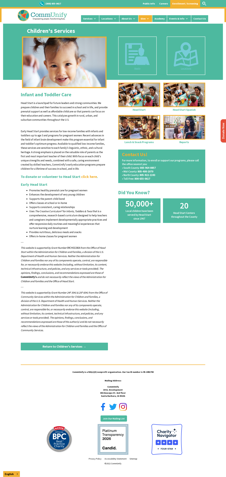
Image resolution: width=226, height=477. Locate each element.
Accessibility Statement (116, 458)
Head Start (139, 109)
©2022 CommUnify (113, 463)
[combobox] (11, 474)
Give (143, 18)
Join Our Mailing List (114, 418)
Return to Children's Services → (64, 346)
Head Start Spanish (184, 109)
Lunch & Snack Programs (139, 142)
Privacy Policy (95, 458)
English (9, 474)
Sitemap (133, 458)
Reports (184, 142)
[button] (90, 18)
